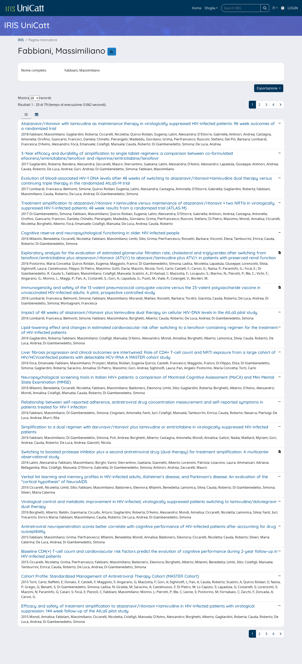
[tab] (26, 114)
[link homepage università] (24, 8)
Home (196, 8)
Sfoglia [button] (210, 8)
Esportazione (267, 88)
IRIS (21, 40)
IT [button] (273, 8)
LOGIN (293, 8)
